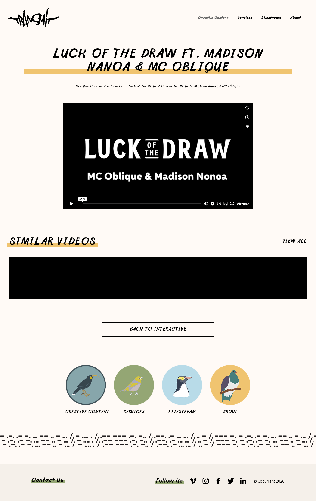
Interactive (116, 86)
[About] (230, 385)
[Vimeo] (193, 480)
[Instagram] (205, 480)
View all (294, 241)
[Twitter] (230, 480)
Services (245, 18)
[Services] (134, 385)
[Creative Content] (85, 385)
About (295, 18)
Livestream (271, 18)
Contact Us (48, 480)
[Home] (33, 26)
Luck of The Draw (143, 86)
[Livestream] (182, 385)
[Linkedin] (243, 480)
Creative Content (213, 18)
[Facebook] (218, 480)
